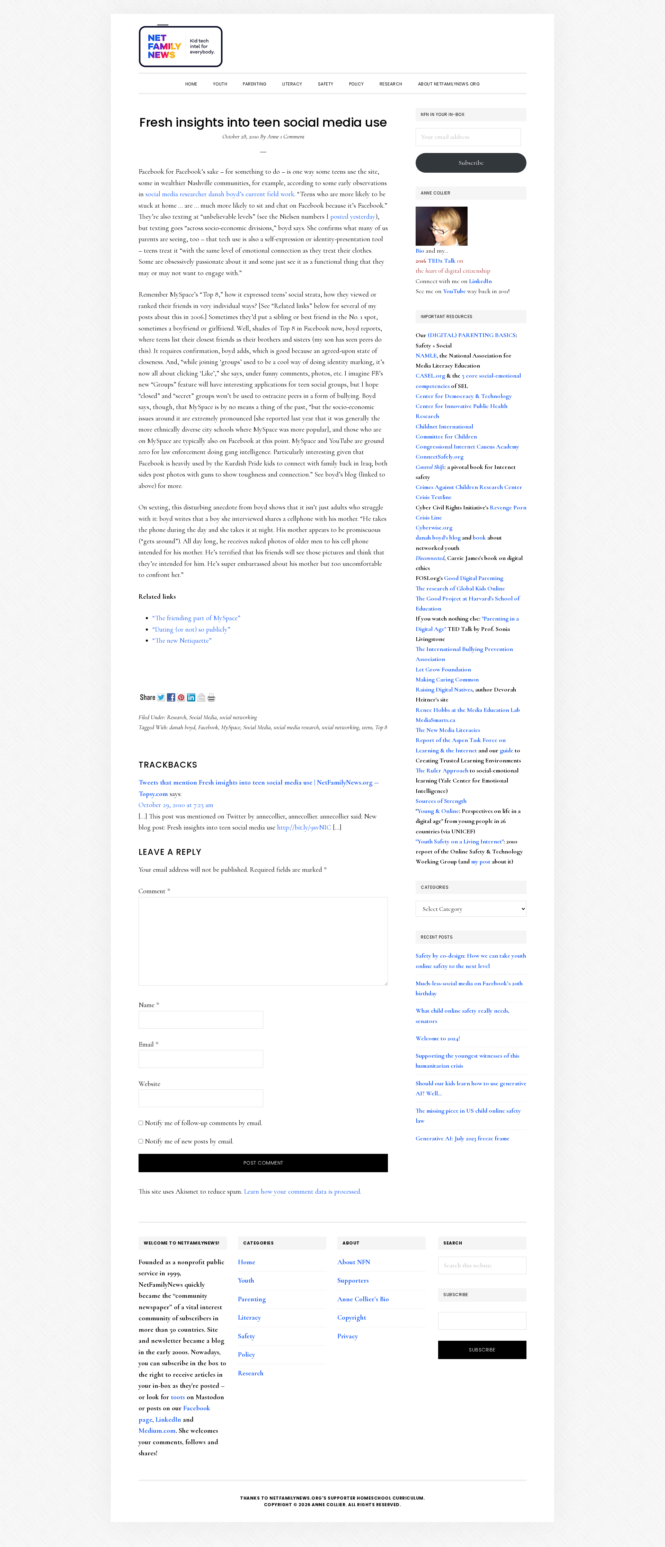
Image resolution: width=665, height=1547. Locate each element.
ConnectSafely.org (439, 456)
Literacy (249, 1317)
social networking (238, 717)
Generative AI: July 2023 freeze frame (462, 1138)
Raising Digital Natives (444, 689)
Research (176, 717)
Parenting (252, 1299)
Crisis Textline (434, 497)
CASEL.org (430, 375)
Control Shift (430, 467)
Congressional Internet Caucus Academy (467, 446)
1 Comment (292, 136)
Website (149, 1084)
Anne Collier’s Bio (363, 1299)
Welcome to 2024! (438, 1038)
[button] (519, 42)
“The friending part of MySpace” (196, 618)
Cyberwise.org (434, 527)
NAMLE (426, 355)
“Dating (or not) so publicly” (191, 629)
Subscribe (471, 162)
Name (149, 1005)
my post (480, 861)
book (479, 537)
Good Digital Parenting (473, 578)
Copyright (351, 1317)
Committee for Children (446, 436)
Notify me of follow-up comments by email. (203, 1123)
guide (506, 750)
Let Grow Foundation (443, 669)
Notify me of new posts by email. (189, 1141)
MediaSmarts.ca (435, 720)
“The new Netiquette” (182, 640)
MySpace (230, 727)
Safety (246, 1336)
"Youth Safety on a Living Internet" (460, 841)
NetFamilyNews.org (182, 48)
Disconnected (430, 558)
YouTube (454, 291)
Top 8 (381, 727)
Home (246, 1262)
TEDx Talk (441, 260)
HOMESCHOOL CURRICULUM (390, 1498)
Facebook (208, 727)
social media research (296, 727)
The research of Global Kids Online (460, 588)
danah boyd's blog (438, 537)
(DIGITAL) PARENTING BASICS (472, 335)
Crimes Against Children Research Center (469, 487)
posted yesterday (352, 216)
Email (148, 1044)
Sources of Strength (441, 801)
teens (367, 727)
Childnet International (444, 426)
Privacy (347, 1336)
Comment (154, 891)
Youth (246, 1280)
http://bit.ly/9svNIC (304, 827)
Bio (420, 250)
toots (178, 1397)
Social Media (203, 717)
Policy (246, 1354)
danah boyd (182, 727)
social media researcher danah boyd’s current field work (219, 194)
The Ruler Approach (442, 770)
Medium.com (157, 1431)
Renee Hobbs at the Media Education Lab (468, 710)
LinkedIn (480, 281)
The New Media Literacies (448, 730)
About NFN (353, 1262)
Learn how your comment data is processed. (302, 1191)
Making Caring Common (447, 679)
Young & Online (438, 811)
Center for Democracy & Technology (464, 396)
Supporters (353, 1280)
